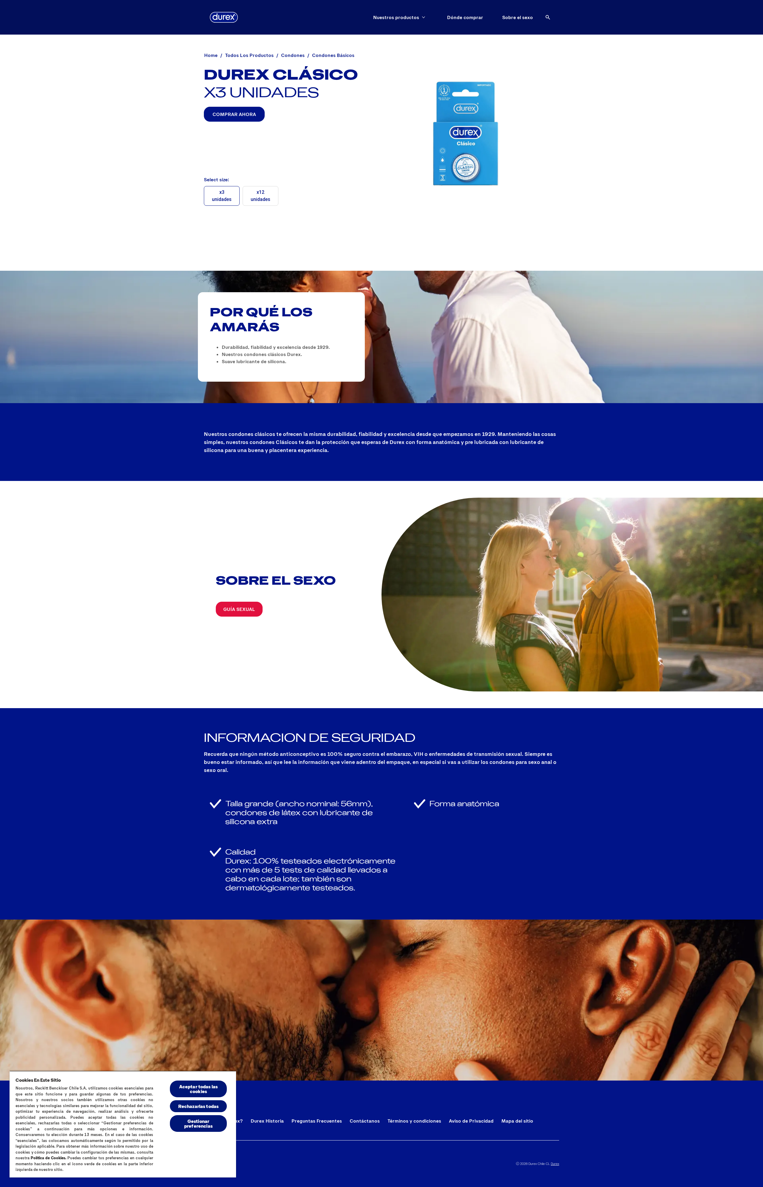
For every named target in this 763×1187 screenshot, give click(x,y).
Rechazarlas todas (198, 1106)
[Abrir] (547, 17)
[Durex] (224, 17)
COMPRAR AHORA (234, 114)
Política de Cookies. (48, 1157)
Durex (555, 1163)
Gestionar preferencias (198, 1123)
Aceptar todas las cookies (198, 1089)
